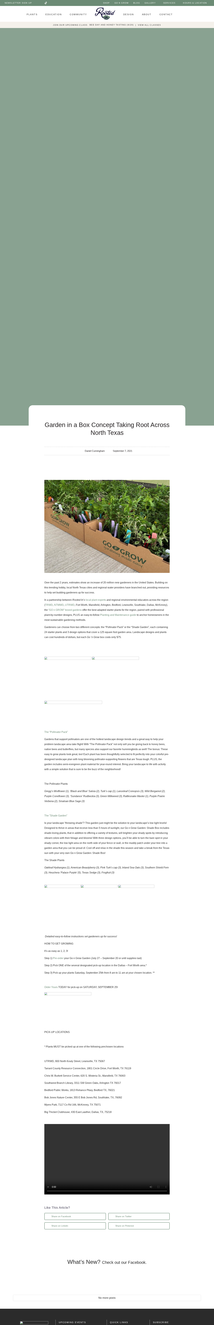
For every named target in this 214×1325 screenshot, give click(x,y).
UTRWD (70, 605)
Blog (136, 3)
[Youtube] (50, 3)
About (146, 14)
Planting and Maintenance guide (118, 615)
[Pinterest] (59, 3)
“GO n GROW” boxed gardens (65, 610)
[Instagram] (41, 3)
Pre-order (58, 958)
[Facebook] (37, 3)
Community (78, 14)
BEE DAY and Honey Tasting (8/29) (112, 25)
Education (53, 14)
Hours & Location (195, 3)
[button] (75, 1216)
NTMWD (59, 605)
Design (128, 14)
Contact (166, 14)
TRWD (49, 605)
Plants (32, 14)
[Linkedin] (55, 3)
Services (169, 3)
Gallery (150, 3)
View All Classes (149, 25)
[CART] (185, 14)
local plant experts (96, 600)
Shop (106, 3)
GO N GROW (122, 3)
